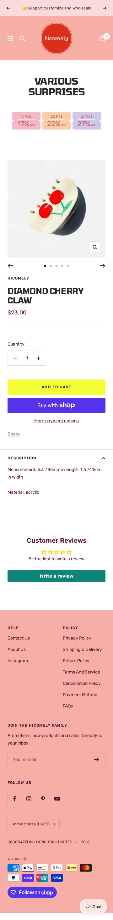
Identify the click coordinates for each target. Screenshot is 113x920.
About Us (17, 649)
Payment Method (80, 694)
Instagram (18, 660)
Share (14, 434)
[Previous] (10, 265)
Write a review (56, 576)
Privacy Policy (77, 638)
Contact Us (19, 638)
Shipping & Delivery (82, 649)
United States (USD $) (31, 824)
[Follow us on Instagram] (29, 799)
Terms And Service (81, 672)
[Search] (22, 38)
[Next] (102, 265)
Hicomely (18, 278)
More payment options (56, 421)
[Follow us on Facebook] (15, 799)
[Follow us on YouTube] (57, 799)
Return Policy (76, 660)
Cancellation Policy (82, 683)
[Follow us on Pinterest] (43, 799)
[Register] (96, 759)
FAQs (68, 706)
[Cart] (102, 38)
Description (22, 458)
